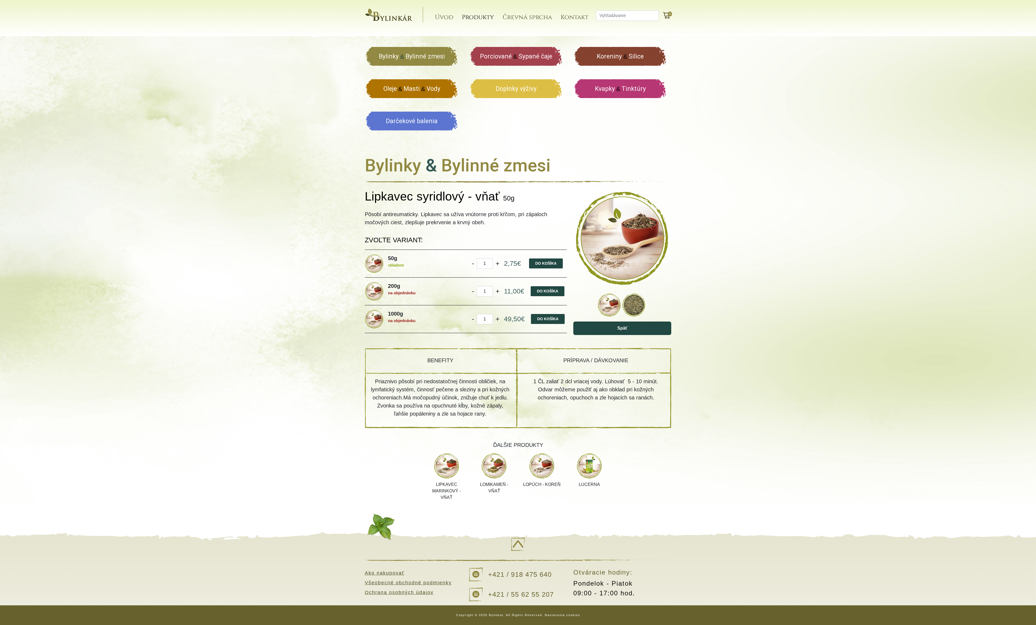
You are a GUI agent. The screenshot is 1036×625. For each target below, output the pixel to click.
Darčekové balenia (412, 121)
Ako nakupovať (384, 573)
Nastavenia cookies (562, 615)
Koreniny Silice (620, 56)
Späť (622, 328)
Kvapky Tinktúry (620, 88)
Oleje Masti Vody (411, 88)
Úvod (444, 17)
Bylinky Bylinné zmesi (412, 56)
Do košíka (546, 263)
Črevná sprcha (527, 17)
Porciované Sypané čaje (516, 56)
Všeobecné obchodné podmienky (408, 582)
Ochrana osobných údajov (399, 592)
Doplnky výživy (516, 88)
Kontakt (574, 17)
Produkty (478, 17)
